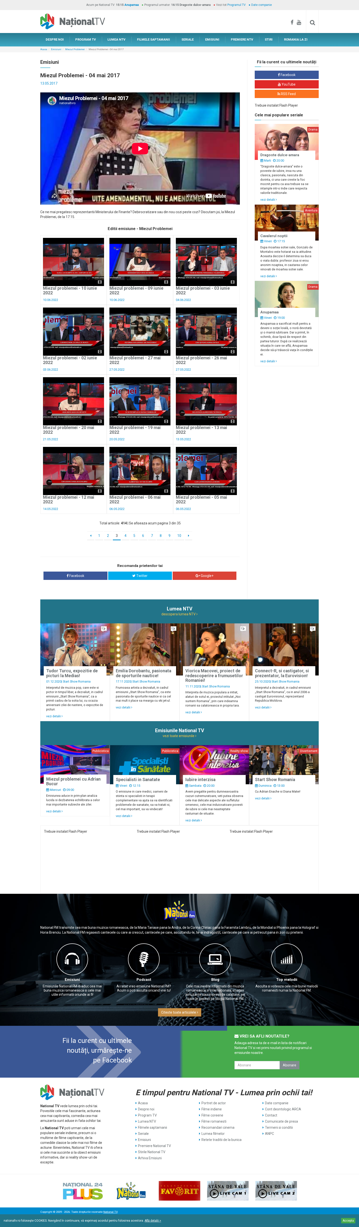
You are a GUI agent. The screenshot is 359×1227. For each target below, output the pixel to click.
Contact (271, 1115)
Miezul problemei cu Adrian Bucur (73, 781)
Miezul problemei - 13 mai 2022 (201, 430)
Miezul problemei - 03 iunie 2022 (203, 290)
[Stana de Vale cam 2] (276, 1191)
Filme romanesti (213, 1121)
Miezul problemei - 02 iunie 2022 (70, 360)
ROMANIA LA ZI (295, 39)
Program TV (147, 1115)
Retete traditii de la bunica (221, 1140)
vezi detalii (268, 199)
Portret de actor (213, 1103)
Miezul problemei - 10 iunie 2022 (70, 290)
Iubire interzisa (200, 779)
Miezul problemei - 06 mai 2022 (135, 499)
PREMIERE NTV (242, 39)
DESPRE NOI (55, 39)
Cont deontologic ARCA (283, 1109)
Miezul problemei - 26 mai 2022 (201, 360)
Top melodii (286, 979)
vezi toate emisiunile (179, 736)
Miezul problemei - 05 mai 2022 (201, 499)
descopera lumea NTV (178, 614)
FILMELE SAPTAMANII (153, 39)
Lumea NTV (147, 1121)
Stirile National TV (151, 1152)
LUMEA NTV (116, 39)
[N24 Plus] (83, 1191)
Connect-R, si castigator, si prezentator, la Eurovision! (282, 673)
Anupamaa (131, 5)
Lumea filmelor (213, 1134)
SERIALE (187, 39)
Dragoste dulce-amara (279, 155)
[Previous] (90, 535)
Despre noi (146, 1109)
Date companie (261, 5)
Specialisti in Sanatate (138, 779)
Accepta (348, 1220)
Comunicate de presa (281, 1121)
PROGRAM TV (85, 39)
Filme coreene (212, 1115)
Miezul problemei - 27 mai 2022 (135, 360)
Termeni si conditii (279, 1127)
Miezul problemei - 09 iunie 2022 (136, 290)
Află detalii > (153, 1220)
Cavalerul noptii (273, 236)
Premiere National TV (154, 1146)
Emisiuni (56, 49)
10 (179, 536)
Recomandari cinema (217, 1127)
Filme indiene (211, 1109)
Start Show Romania (77, 681)
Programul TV (236, 5)
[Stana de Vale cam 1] (228, 1191)
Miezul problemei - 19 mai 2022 (135, 430)
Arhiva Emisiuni (150, 1158)
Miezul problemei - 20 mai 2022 (68, 430)
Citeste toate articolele (179, 1012)
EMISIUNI (212, 39)
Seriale (143, 1134)
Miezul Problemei (75, 49)
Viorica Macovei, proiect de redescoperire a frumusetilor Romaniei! (214, 675)
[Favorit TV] (179, 1191)
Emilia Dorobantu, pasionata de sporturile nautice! (143, 673)
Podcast (144, 979)
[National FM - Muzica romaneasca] (131, 1191)
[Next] (188, 535)
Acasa (43, 49)
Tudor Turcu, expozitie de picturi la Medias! (72, 673)
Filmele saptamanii (152, 1127)
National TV (110, 1212)
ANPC (269, 1134)
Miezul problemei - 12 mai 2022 (68, 499)
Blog (215, 979)
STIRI (269, 39)
